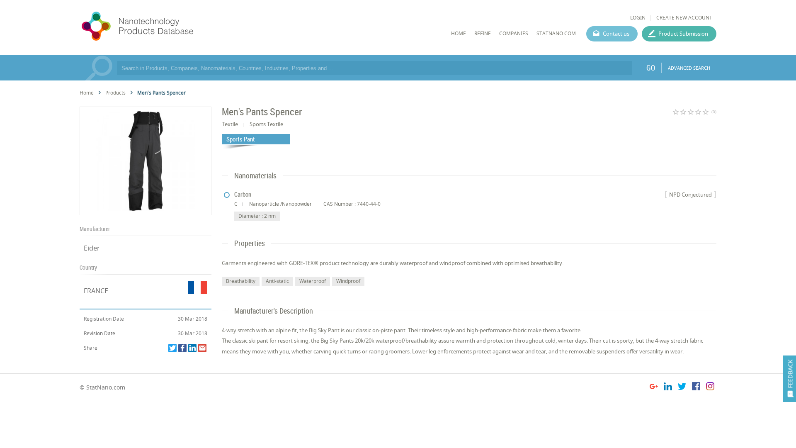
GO (650, 68)
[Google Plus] (654, 387)
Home (87, 92)
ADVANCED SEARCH (689, 68)
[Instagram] (710, 387)
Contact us (616, 33)
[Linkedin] (192, 348)
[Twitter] (172, 348)
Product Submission (683, 33)
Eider (92, 248)
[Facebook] (182, 348)
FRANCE (96, 290)
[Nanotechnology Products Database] (162, 26)
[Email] (202, 348)
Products (115, 92)
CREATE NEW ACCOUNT (684, 17)
